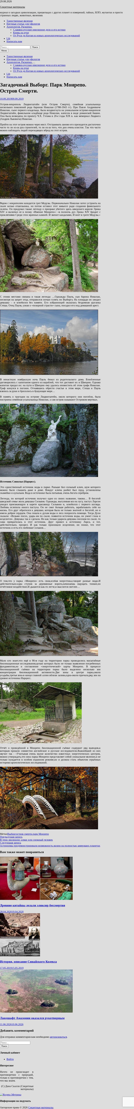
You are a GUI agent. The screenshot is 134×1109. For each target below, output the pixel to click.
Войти (10, 1059)
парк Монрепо (41, 834)
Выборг (11, 834)
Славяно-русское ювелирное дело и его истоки (39, 29)
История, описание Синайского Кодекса (28, 961)
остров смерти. (24, 834)
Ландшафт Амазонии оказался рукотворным (32, 1018)
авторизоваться (58, 1037)
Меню (4, 50)
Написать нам (14, 41)
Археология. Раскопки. (19, 26)
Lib (8, 38)
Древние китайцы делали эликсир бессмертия (32, 905)
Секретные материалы (12, 7)
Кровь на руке (21, 32)
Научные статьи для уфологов (23, 23)
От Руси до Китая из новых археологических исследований (46, 35)
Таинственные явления (20, 21)
